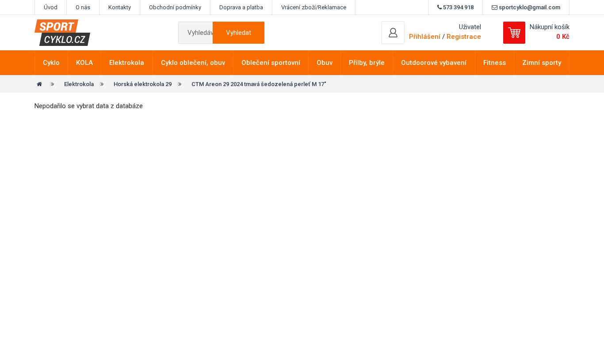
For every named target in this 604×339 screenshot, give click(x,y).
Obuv (325, 63)
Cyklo (51, 63)
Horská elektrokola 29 (143, 84)
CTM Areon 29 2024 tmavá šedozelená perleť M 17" (258, 84)
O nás (83, 7)
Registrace (464, 37)
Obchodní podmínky (175, 7)
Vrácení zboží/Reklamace (313, 7)
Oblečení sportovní (270, 63)
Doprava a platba (241, 7)
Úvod (50, 7)
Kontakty (119, 7)
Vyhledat (238, 33)
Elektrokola (126, 63)
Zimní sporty (541, 63)
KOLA (84, 63)
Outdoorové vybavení (433, 63)
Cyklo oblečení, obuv (193, 63)
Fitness (494, 63)
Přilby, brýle (367, 63)
